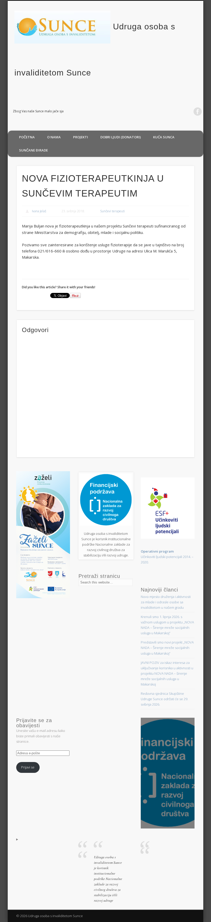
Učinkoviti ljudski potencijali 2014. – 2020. (167, 556)
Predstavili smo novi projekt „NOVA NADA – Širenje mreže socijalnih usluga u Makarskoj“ (167, 647)
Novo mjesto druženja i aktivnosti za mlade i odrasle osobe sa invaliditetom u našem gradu (166, 602)
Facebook (198, 111)
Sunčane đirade (33, 150)
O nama (54, 137)
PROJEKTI (80, 137)
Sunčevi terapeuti (112, 211)
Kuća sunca (163, 137)
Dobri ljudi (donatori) (120, 137)
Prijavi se (27, 767)
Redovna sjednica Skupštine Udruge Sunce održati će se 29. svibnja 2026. (164, 699)
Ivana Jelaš (39, 211)
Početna (27, 137)
